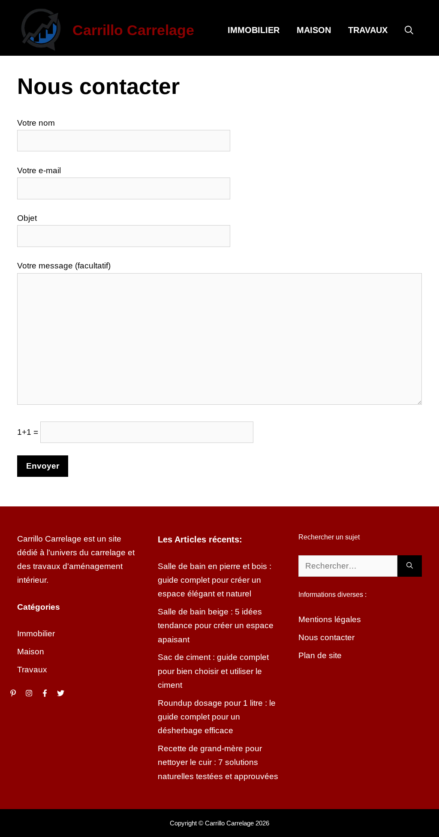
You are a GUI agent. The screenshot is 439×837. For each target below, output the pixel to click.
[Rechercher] (409, 566)
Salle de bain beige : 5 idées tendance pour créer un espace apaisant (216, 625)
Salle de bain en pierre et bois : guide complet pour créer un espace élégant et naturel (214, 580)
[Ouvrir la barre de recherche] (409, 30)
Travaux (368, 30)
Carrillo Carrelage (133, 30)
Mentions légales (329, 619)
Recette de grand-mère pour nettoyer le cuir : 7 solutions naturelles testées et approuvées (218, 762)
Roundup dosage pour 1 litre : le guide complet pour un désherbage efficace (217, 717)
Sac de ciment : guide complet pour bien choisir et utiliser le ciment (213, 671)
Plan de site (320, 655)
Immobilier (254, 30)
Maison (314, 30)
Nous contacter (326, 637)
